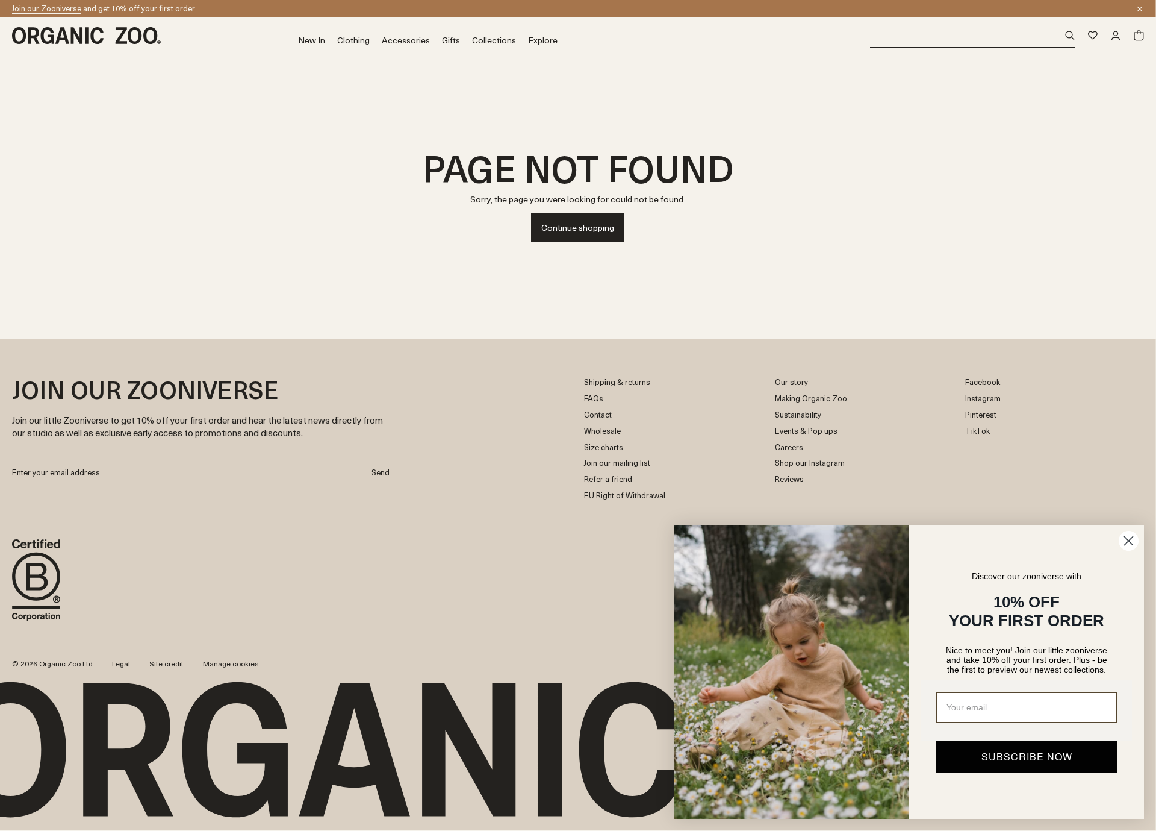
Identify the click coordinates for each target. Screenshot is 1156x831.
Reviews (789, 479)
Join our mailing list (617, 463)
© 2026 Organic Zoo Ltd (52, 664)
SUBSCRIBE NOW (1026, 757)
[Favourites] (1092, 35)
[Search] (972, 36)
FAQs (593, 399)
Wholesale (602, 431)
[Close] (1139, 9)
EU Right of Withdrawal (624, 496)
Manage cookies (231, 663)
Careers (789, 447)
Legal (121, 663)
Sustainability (798, 415)
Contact (598, 415)
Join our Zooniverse (46, 8)
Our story (791, 382)
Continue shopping (577, 227)
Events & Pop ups (806, 431)
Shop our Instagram (810, 463)
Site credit (166, 663)
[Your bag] (1138, 35)
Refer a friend (608, 479)
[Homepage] (155, 36)
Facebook (982, 382)
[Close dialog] (1128, 540)
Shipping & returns (617, 382)
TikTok (977, 431)
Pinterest (980, 415)
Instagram (983, 399)
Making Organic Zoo (811, 399)
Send (380, 472)
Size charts (603, 447)
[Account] (1115, 35)
